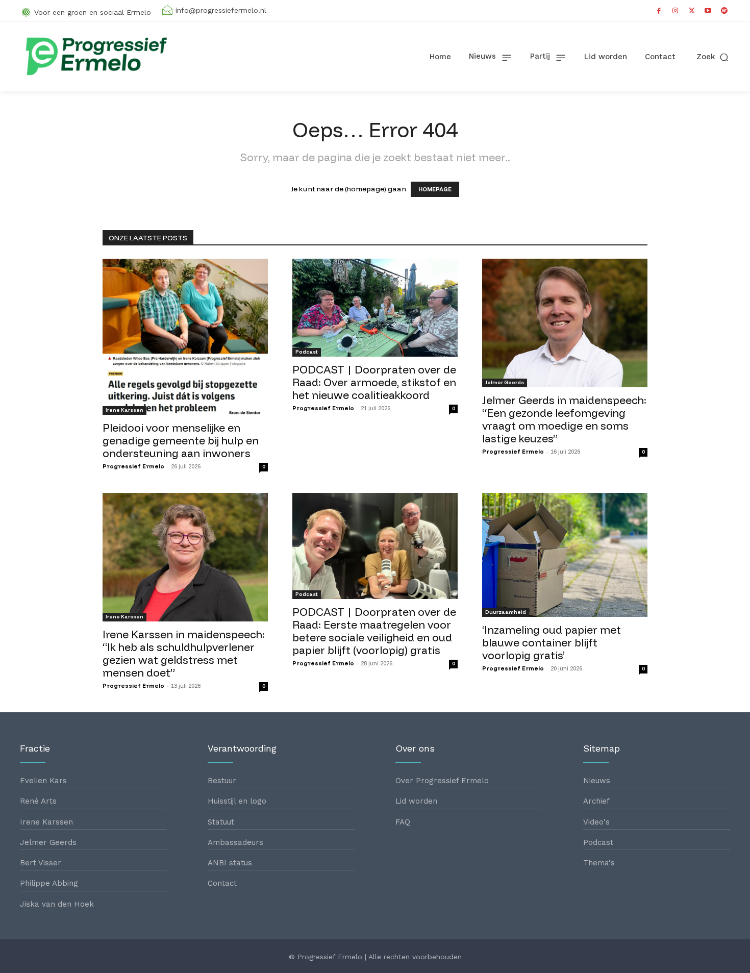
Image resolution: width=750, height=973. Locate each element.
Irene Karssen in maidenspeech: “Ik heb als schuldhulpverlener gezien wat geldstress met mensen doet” (184, 653)
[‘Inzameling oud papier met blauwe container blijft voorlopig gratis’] (564, 555)
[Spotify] (724, 10)
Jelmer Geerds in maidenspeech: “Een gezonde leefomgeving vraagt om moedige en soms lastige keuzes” (564, 419)
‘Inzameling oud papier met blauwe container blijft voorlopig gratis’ (551, 642)
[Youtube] (708, 10)
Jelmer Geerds (504, 382)
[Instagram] (675, 10)
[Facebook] (659, 10)
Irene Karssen (124, 410)
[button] (713, 57)
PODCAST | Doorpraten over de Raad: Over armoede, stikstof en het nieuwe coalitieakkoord (374, 382)
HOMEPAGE (435, 189)
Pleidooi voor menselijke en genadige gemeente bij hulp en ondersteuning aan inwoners (181, 440)
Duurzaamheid (505, 612)
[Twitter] (691, 10)
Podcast (306, 351)
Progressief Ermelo (133, 466)
